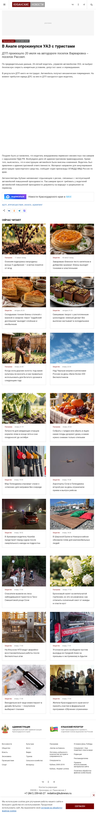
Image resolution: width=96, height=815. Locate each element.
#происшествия (15, 205)
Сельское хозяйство (34, 761)
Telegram (84, 4)
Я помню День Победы (83, 744)
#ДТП (4, 205)
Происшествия (8, 41)
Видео (28, 752)
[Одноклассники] (14, 211)
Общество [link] (56, 258)
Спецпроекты (55, 760)
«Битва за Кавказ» (57, 748)
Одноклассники (78, 4)
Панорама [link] (8, 258)
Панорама (54, 744)
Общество (6, 748)
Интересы (30, 765)
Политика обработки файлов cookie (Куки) (82, 772)
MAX (69, 196)
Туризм (29, 756)
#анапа (27, 205)
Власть (5, 752)
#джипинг (37, 205)
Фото (28, 748)
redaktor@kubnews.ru (59, 793)
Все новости (7, 744)
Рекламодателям (81, 758)
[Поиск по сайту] (91, 4)
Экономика (6, 756)
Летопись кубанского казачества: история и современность (59, 754)
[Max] (24, 211)
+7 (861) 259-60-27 (35, 793)
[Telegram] (19, 211)
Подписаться (17, 197)
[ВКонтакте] (9, 211)
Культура (30, 744)
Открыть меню (4, 4)
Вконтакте (72, 4)
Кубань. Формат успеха (59, 769)
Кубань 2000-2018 (57, 765)
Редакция (78, 754)
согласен (80, 806)
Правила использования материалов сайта (81, 765)
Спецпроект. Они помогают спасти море (83, 749)
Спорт (4, 765)
